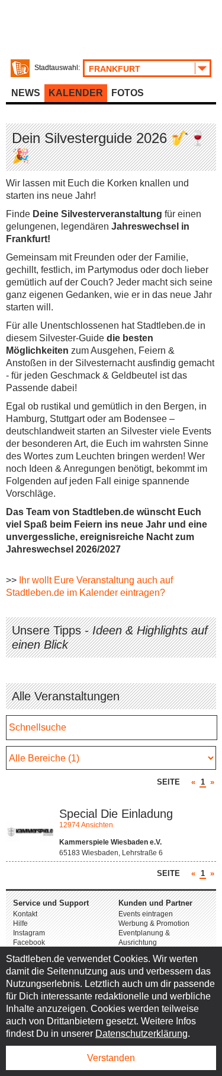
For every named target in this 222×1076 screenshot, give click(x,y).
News (25, 93)
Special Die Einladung (116, 813)
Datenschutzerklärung (141, 1034)
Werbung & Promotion (153, 923)
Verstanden (111, 1058)
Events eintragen (145, 914)
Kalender (76, 93)
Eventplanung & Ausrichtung (144, 938)
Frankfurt (114, 69)
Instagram (29, 933)
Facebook (29, 942)
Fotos (127, 93)
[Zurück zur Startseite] (20, 68)
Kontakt (25, 914)
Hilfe (20, 923)
